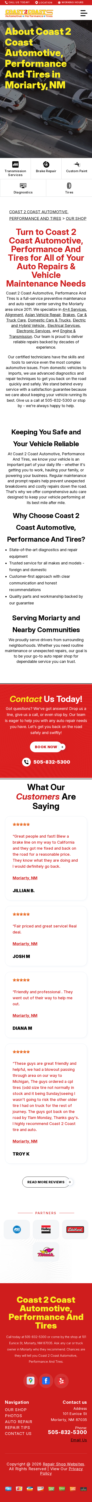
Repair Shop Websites (63, 1464)
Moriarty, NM (25, 878)
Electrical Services (63, 325)
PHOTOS (13, 1415)
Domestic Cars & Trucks (49, 320)
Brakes (69, 315)
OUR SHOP (76, 218)
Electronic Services (33, 331)
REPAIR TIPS (17, 1427)
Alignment (14, 315)
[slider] (21, 824)
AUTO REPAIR (18, 1421)
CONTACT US (18, 1433)
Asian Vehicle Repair (43, 315)
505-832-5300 (58, 400)
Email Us (79, 1440)
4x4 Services (74, 309)
